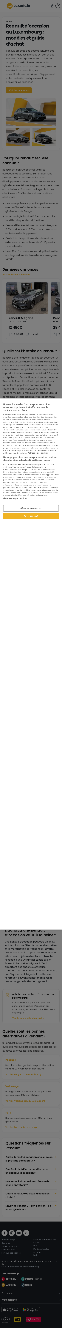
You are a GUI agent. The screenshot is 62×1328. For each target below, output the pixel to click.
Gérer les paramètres (31, 508)
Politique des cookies (38, 453)
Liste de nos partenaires (15, 498)
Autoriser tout (31, 516)
